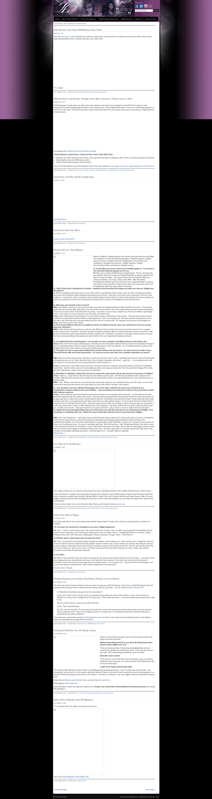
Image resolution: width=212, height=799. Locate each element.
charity (92, 170)
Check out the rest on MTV (64, 239)
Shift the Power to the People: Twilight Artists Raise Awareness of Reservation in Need (93, 98)
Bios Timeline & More (69, 19)
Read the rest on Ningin (63, 568)
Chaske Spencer (100, 170)
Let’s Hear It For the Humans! (67, 443)
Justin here (105, 680)
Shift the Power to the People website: (81, 151)
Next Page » (150, 790)
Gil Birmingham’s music (93, 617)
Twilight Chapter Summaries (108, 19)
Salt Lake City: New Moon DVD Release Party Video (78, 29)
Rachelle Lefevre (107, 693)
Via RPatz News (60, 219)
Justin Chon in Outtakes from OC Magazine (73, 699)
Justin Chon (95, 92)
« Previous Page (60, 790)
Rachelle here (72, 683)
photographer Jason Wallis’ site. (76, 777)
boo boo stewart (83, 170)
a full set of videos (68, 37)
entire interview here (135, 587)
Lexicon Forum (150, 19)
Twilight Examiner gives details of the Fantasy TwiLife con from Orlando (86, 578)
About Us (137, 19)
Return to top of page (60, 796)
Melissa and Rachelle (74, 680)
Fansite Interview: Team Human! (68, 249)
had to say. (120, 504)
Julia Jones (121, 170)
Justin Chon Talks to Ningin (66, 514)
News (64, 92)
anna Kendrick (82, 437)
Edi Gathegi (81, 623)
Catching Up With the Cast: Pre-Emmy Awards (75, 630)
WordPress (152, 796)
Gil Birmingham (112, 170)
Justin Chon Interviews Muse (67, 230)
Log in (157, 796)
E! (77, 693)
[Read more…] (59, 433)
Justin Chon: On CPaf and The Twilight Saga (74, 176)
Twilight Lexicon (93, 8)
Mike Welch (103, 92)
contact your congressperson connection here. (136, 166)
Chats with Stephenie (88, 19)
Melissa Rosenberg (94, 693)
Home (57, 19)
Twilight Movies (125, 19)
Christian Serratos (83, 92)
